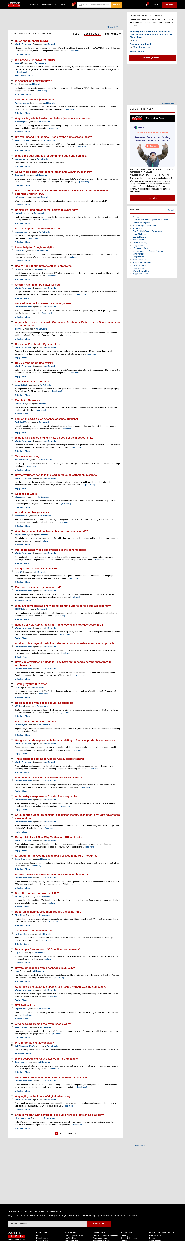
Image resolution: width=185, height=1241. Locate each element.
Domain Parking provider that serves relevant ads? (46, 209)
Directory (124, 1235)
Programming (138, 257)
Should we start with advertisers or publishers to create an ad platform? (59, 1114)
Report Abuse (42, 1238)
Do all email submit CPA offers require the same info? (48, 911)
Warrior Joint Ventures (142, 262)
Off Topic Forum (139, 265)
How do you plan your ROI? (32, 512)
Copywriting (138, 245)
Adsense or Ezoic (26, 493)
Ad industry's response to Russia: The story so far (46, 796)
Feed (76, 34)
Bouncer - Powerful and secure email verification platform (151, 172)
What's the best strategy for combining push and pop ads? (51, 155)
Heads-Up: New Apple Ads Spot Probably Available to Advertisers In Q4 (59, 624)
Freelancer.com (155, 1235)
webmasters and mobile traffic (33, 930)
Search (116, 4)
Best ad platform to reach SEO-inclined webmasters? (48, 949)
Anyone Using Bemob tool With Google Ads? (43, 1024)
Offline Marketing (140, 242)
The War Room (71, 1238)
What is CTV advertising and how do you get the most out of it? (54, 437)
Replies (19, 54)
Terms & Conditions (129, 1238)
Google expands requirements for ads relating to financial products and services (65, 740)
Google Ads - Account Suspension (36, 568)
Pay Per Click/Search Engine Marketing (149, 231)
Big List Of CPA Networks (31, 59)
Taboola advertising (27, 456)
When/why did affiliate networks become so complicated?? (51, 531)
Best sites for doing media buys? (35, 721)
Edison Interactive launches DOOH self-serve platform (48, 777)
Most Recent (92, 34)
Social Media (138, 240)
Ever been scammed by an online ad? (38, 587)
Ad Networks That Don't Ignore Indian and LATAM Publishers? (53, 171)
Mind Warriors (138, 254)
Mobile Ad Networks (27, 400)
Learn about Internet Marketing (105, 1235)
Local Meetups (139, 268)
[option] (152, 158)
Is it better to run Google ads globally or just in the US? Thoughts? (56, 855)
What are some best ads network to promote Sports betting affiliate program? (63, 605)
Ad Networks (50, 44)
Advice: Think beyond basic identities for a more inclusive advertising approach (64, 643)
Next (70, 1133)
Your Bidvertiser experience (32, 381)
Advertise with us (100, 1238)
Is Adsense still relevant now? (33, 80)
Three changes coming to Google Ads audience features (50, 758)
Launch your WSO (152, 57)
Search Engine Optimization (144, 225)
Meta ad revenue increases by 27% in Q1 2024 (43, 303)
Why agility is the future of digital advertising (43, 1096)
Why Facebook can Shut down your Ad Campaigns (46, 1058)
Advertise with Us (112, 27)
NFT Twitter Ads (25, 1005)
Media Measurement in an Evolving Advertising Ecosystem (51, 1077)
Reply (18, 298)
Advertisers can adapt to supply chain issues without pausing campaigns (60, 986)
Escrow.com (154, 1238)
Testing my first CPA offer (31, 684)
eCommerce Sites (140, 248)
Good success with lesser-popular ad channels (44, 702)
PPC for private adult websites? (34, 1042)
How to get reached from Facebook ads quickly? (45, 968)
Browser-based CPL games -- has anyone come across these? (53, 137)
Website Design (139, 260)
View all (171, 210)
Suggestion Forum (140, 274)
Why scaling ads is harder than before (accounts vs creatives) (53, 118)
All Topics (137, 217)
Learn (63, 4)
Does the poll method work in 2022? (37, 893)
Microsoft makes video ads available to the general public (50, 549)
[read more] (74, 51)
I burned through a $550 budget (34, 99)
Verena (136, 40)
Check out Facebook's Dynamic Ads (37, 344)
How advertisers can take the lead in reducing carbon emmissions (56, 475)
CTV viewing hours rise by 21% (34, 362)
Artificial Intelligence (141, 223)
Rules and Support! (27, 41)
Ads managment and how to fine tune (38, 228)
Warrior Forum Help (141, 271)
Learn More (152, 198)
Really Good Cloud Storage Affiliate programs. (43, 266)
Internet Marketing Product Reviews (148, 251)
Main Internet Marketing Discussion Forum (150, 220)
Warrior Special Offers (74, 1235)
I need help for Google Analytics (35, 247)
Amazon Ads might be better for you (37, 284)
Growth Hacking (139, 237)
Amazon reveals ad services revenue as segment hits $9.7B (51, 874)
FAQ (38, 1235)
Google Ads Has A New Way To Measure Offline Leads (48, 837)
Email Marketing (139, 234)
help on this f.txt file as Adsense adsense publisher (46, 419)
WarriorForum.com (141, 47)
